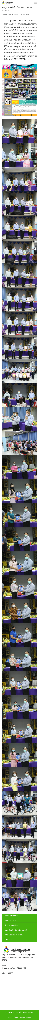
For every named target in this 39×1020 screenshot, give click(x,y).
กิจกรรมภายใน (25, 15)
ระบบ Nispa (9, 939)
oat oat (16, 15)
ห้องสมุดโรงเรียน (11, 915)
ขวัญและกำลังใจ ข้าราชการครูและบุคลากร (17, 9)
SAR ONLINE (10, 920)
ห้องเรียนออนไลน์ (11, 925)
